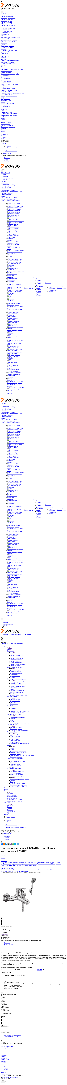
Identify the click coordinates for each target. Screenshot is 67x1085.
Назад (10, 648)
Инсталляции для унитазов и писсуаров (14, 864)
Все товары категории (7, 1046)
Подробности (4, 934)
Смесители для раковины (20, 869)
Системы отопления (16, 727)
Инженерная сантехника (17, 771)
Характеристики (8, 944)
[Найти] (2, 12)
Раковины (13, 708)
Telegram (6, 159)
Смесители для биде (44, 869)
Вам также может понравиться (12, 1035)
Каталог (9, 649)
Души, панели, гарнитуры (17, 670)
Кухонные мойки (15, 699)
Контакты (3, 1062)
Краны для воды (26, 871)
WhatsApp (6, 161)
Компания (10, 805)
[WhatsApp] (13, 844)
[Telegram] (18, 844)
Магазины (3, 1061)
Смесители (13, 654)
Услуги (3, 1056)
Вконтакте (7, 158)
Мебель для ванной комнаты (18, 761)
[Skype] (15, 844)
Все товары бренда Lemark (8, 1048)
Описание (7, 943)
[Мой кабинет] (1, 620)
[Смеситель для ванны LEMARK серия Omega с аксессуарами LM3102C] (19, 912)
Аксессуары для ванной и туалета (19, 681)
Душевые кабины (15, 734)
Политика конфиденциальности (11, 1077)
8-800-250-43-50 (5, 138)
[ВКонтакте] (2, 844)
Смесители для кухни (7, 869)
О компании (4, 1055)
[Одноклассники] (4, 844)
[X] (8, 844)
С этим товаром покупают (11, 1036)
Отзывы (6, 946)
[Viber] (11, 844)
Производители (5, 1059)
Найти (2, 1082)
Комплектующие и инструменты (19, 779)
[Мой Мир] (6, 844)
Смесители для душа (32, 869)
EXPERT (39, 970)
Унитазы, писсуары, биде (17, 717)
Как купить (10, 793)
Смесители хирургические (14, 871)
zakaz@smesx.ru (6, 153)
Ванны (12, 748)
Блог (2, 1064)
